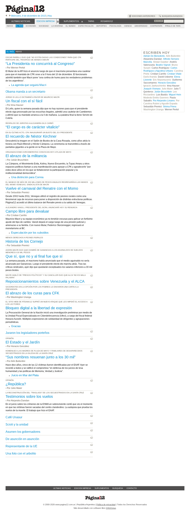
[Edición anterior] (6, 16)
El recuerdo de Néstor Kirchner (31, 136)
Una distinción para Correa (27, 177)
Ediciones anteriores (143, 16)
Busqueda (117, 488)
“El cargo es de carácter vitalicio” (33, 127)
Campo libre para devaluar (27, 211)
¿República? (16, 384)
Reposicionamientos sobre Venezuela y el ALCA (45, 281)
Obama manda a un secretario (25, 91)
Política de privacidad (105, 504)
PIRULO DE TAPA (173, 26)
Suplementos (102, 488)
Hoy (50, 16)
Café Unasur (14, 417)
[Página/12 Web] (25, 12)
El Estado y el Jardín (23, 342)
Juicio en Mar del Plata (25, 375)
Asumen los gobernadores (23, 431)
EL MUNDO (71, 26)
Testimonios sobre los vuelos (29, 396)
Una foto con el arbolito (21, 453)
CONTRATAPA (156, 26)
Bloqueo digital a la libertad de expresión (39, 308)
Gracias (16, 326)
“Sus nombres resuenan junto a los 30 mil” (41, 357)
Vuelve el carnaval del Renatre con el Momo (42, 188)
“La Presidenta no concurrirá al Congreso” (40, 64)
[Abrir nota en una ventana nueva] (92, 57)
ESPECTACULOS (86, 26)
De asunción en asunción (22, 439)
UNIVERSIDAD (141, 26)
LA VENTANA (57, 26)
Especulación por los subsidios (30, 232)
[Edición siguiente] (10, 16)
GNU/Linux (111, 508)
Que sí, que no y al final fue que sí (34, 256)
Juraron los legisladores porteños (27, 332)
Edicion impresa (82, 488)
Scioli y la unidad (17, 424)
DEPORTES (101, 26)
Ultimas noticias (62, 488)
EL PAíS (19, 26)
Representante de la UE (21, 446)
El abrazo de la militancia (26, 156)
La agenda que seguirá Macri (28, 84)
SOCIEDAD (44, 26)
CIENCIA (128, 26)
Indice (10, 26)
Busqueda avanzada (172, 16)
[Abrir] (58, 21)
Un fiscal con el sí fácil (24, 101)
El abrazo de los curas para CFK (32, 293)
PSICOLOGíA (115, 26)
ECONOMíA (31, 26)
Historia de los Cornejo (24, 241)
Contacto (132, 488)
